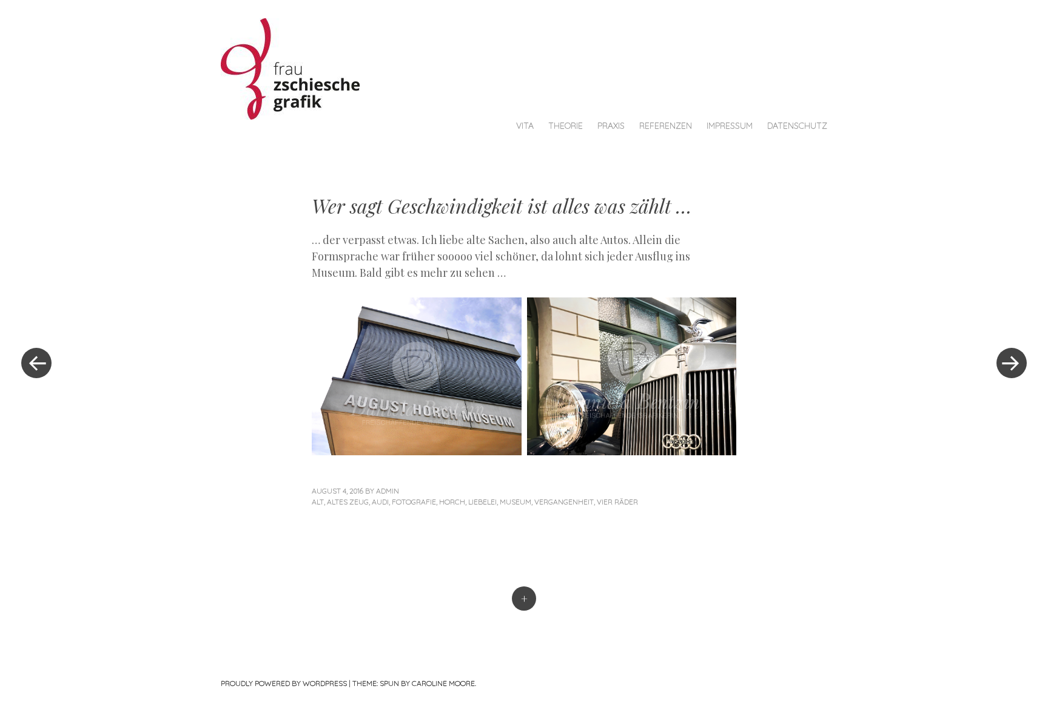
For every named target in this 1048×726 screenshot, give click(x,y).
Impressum (730, 125)
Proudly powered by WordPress (284, 683)
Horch (452, 501)
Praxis (611, 125)
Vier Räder (617, 501)
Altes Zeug (348, 501)
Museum (515, 501)
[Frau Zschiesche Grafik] (296, 67)
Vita (525, 125)
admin (387, 490)
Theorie (565, 125)
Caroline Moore (443, 683)
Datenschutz (797, 125)
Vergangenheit (564, 501)
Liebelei (482, 501)
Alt (318, 501)
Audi (380, 501)
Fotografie (414, 501)
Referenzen (665, 125)
